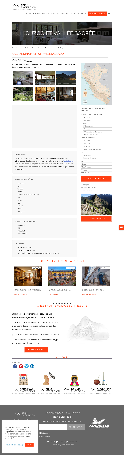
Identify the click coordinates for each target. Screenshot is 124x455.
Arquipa (88, 155)
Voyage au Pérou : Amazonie (91, 114)
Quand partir (85, 185)
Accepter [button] (29, 445)
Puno (84, 164)
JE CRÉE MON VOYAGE (36, 350)
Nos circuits (41, 14)
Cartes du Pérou (86, 190)
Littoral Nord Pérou (88, 138)
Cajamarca (89, 126)
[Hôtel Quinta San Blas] (96, 276)
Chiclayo (88, 146)
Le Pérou (27, 14)
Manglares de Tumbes (93, 149)
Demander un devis (96, 219)
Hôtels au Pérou (31, 48)
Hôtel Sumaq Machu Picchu (27, 290)
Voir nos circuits (96, 179)
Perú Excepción (18, 48)
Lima (84, 161)
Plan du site (51, 442)
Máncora (88, 143)
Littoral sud (85, 152)
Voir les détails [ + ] (21, 295)
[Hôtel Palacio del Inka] (62, 276)
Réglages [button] (20, 445)
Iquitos (87, 117)
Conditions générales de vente (63, 445)
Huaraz (87, 129)
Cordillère (84, 123)
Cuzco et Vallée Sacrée (60, 33)
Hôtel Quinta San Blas (93, 290)
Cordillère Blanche (91, 135)
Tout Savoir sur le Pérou (89, 187)
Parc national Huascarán (93, 132)
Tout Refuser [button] (11, 445)
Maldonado (89, 120)
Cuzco (84, 170)
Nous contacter (72, 442)
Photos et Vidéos (59, 14)
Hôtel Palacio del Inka (59, 290)
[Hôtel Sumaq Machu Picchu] (28, 276)
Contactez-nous (97, 14)
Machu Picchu (87, 173)
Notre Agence (76, 14)
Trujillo (87, 141)
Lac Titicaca (86, 167)
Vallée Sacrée (68, 161)
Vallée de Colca (90, 158)
